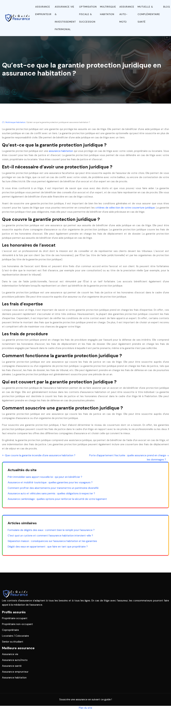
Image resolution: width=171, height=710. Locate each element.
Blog (166, 6)
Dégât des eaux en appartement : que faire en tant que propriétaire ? (48, 546)
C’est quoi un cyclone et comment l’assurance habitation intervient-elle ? (50, 535)
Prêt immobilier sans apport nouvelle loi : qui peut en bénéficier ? (45, 477)
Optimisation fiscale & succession (88, 14)
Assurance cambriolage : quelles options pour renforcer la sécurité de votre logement (57, 499)
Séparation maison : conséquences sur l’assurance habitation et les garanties (52, 541)
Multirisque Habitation (108, 10)
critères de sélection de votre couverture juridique (125, 207)
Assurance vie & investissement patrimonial (65, 18)
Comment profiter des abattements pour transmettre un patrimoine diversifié (53, 488)
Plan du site (85, 707)
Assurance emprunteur (43, 10)
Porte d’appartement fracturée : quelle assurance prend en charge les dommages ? (127, 457)
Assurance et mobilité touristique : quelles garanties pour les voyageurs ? (50, 482)
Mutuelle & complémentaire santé (149, 14)
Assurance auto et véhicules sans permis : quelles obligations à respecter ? (51, 493)
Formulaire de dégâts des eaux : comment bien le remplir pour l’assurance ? (51, 530)
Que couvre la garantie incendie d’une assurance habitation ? (40, 455)
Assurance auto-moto (126, 14)
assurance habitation (61, 151)
